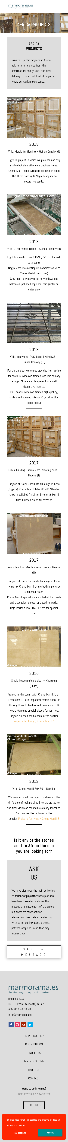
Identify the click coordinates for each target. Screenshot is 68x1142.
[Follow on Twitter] (30, 1024)
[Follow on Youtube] (23, 1024)
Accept (50, 1132)
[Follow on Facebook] (11, 1024)
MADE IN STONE (34, 1061)
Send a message (34, 952)
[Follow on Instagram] (17, 1024)
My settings (20, 1132)
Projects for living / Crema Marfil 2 (34, 721)
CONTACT (34, 1078)
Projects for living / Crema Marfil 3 (38, 819)
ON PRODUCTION (34, 1036)
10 (46, 342)
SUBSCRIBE (34, 1105)
